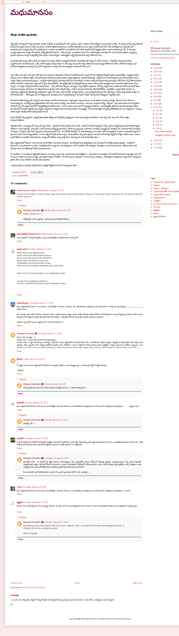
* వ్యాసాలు (157, 201)
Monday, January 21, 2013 (55, 420)
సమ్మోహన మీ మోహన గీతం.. (165, 135)
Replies (23, 205)
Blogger (128, 619)
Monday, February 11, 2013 (56, 522)
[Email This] (32, 172)
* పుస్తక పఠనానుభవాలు (161, 194)
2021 (156, 79)
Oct (158, 118)
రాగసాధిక (14, 595)
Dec (158, 110)
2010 (156, 148)
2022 (156, 75)
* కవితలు (156, 185)
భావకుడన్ (20, 402)
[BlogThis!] (34, 172)
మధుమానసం (31, 12)
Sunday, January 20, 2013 (36, 402)
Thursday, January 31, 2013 (35, 487)
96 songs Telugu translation (165, 204)
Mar (158, 125)
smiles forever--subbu (27, 190)
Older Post (137, 583)
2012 (156, 140)
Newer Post (16, 583)
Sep (158, 121)
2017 (156, 93)
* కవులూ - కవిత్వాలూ (161, 188)
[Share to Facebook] (39, 172)
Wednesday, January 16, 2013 (50, 190)
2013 (156, 107)
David (19, 487)
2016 (156, 96)
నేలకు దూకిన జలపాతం (163, 131)
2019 (156, 86)
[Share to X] (37, 172)
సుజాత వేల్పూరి (23, 303)
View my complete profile (162, 58)
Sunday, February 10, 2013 (36, 502)
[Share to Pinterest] (42, 172)
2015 (156, 100)
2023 (156, 71)
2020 (156, 82)
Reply (19, 200)
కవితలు (156, 213)
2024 (156, 68)
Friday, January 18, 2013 (33, 359)
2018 (156, 89)
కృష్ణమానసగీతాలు (159, 216)
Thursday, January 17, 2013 (39, 249)
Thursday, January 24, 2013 (36, 438)
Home (77, 583)
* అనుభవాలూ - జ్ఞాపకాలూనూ (164, 182)
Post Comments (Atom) (34, 587)
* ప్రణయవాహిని (23, 176)
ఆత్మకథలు (157, 210)
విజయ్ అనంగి (22, 249)
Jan (157, 128)
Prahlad (156, 207)
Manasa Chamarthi (31, 210)
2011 (156, 144)
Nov (158, 114)
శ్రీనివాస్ (19, 359)
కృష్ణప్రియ (20, 502)
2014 (156, 104)
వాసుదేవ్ (20, 438)
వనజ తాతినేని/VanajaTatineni (29, 234)
